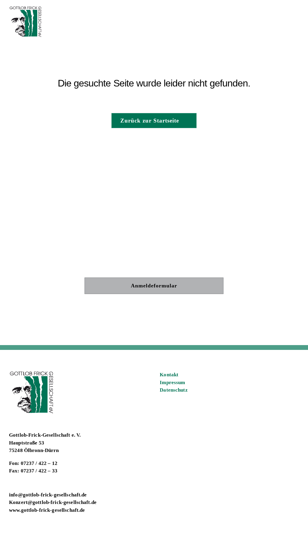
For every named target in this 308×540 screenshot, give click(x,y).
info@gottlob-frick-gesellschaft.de (48, 495)
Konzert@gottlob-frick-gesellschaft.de (53, 502)
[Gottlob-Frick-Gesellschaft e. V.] (26, 8)
